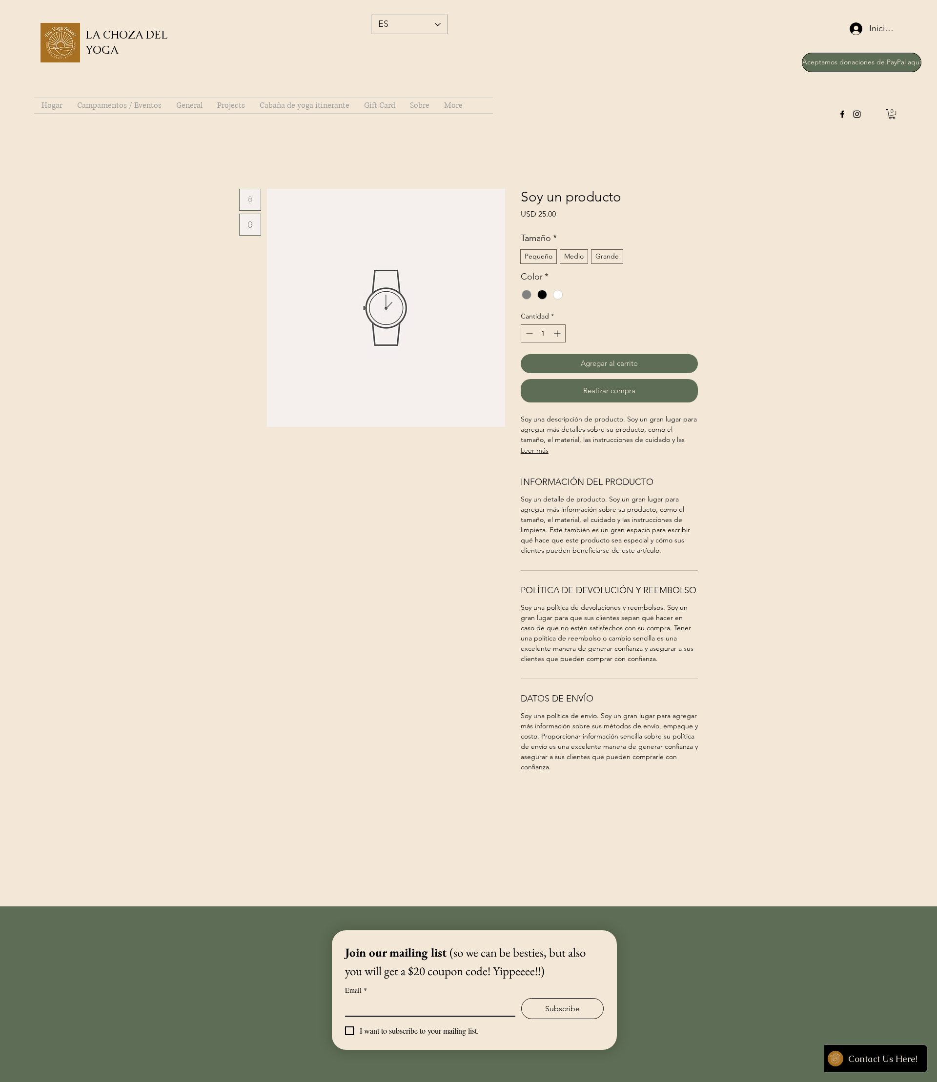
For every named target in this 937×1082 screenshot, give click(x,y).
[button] (892, 114)
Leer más (535, 450)
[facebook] (842, 114)
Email (356, 990)
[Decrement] (528, 333)
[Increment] (558, 333)
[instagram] (857, 114)
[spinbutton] (543, 333)
